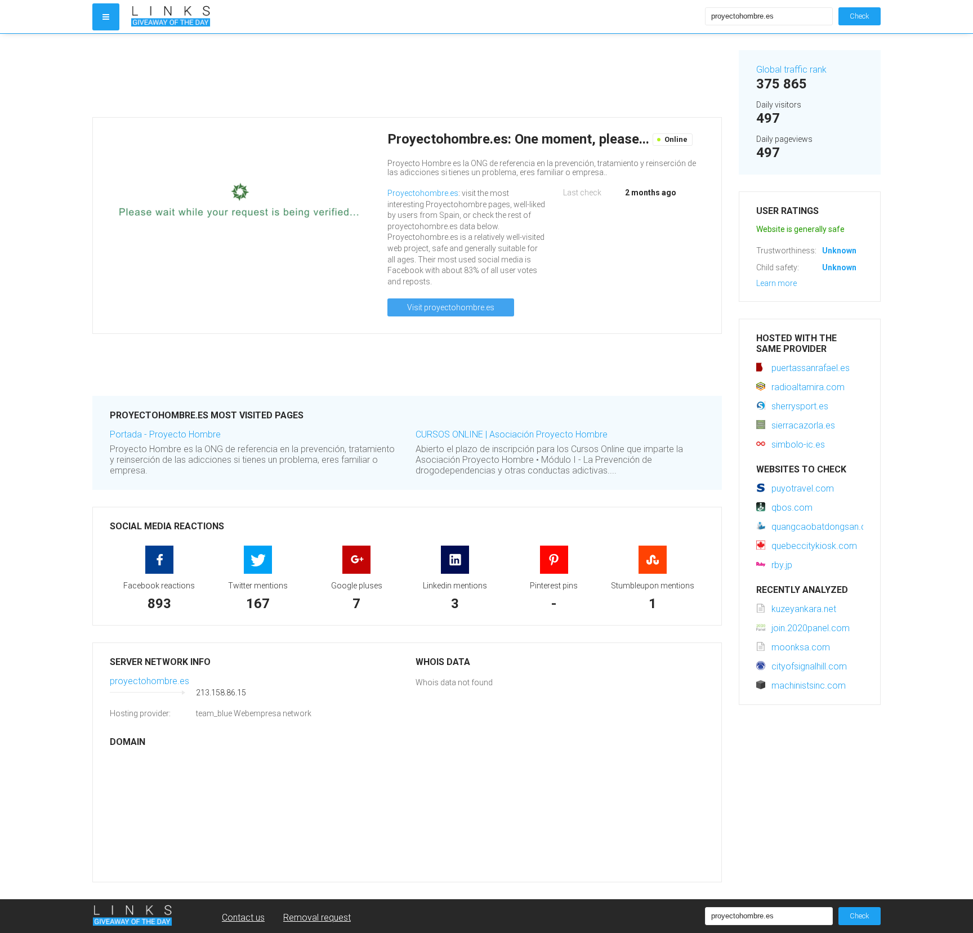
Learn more (776, 283)
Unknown (839, 250)
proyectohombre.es (149, 681)
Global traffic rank (791, 69)
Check (859, 16)
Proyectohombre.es (422, 193)
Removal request (317, 917)
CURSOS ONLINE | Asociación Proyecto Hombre (512, 434)
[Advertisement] (407, 75)
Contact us (243, 917)
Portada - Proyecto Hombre (165, 434)
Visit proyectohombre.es (450, 307)
